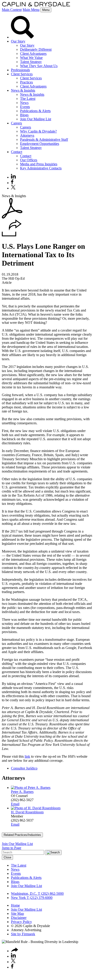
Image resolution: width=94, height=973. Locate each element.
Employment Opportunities (39, 144)
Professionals (20, 70)
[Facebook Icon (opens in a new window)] (12, 183)
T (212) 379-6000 (39, 898)
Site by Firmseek (23, 934)
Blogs (24, 115)
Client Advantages (33, 53)
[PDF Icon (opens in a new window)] (12, 217)
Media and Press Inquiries (38, 164)
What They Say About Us (38, 66)
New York (18, 898)
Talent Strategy (31, 62)
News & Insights (23, 90)
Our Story (18, 41)
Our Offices (28, 160)
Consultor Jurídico (24, 768)
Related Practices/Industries (22, 835)
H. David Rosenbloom (27, 812)
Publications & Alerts (35, 111)
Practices (26, 82)
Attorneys (27, 135)
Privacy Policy (21, 922)
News (24, 103)
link (27, 756)
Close (7, 857)
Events (25, 107)
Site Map (17, 913)
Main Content (12, 10)
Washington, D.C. (24, 893)
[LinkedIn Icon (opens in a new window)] (13, 177)
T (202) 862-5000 (50, 893)
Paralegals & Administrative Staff (44, 139)
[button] (12, 235)
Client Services (22, 74)
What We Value (31, 58)
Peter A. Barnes (22, 792)
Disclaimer (18, 918)
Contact (16, 152)
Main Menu (31, 10)
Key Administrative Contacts (41, 168)
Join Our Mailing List (35, 119)
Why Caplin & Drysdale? (38, 131)
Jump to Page (11, 848)
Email (15, 804)
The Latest (27, 99)
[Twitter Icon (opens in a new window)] (13, 188)
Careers (16, 123)
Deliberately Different (36, 49)
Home (15, 905)
